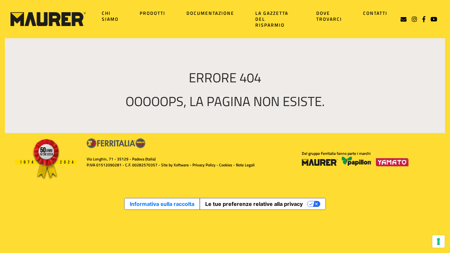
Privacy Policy (203, 165)
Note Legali (245, 165)
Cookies (225, 165)
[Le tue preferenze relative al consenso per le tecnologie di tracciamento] (438, 241)
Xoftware (181, 165)
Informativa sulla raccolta (162, 204)
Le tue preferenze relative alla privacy (254, 204)
